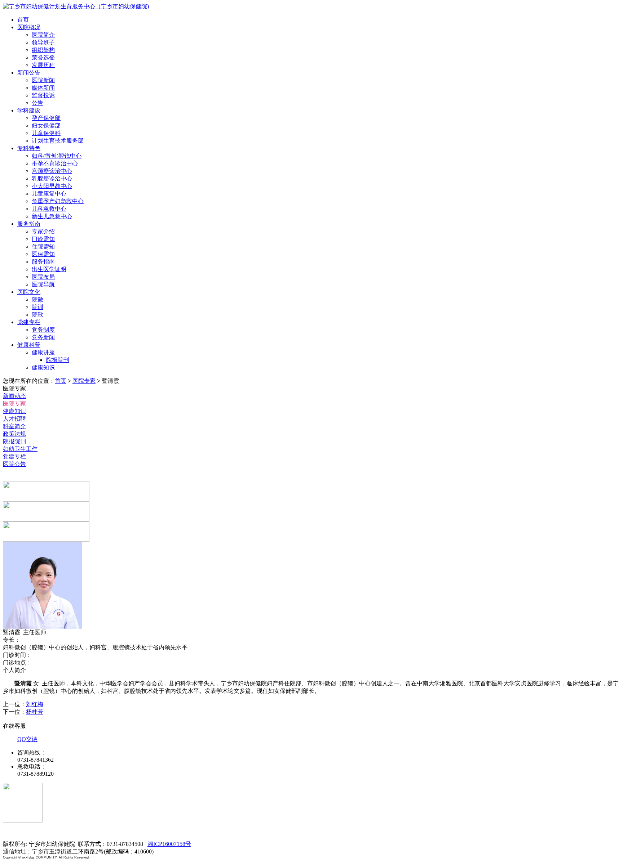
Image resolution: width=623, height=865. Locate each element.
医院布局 (43, 277)
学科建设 (28, 110)
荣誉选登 (43, 57)
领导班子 (43, 42)
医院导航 (43, 284)
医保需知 (43, 254)
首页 (23, 20)
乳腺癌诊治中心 (52, 178)
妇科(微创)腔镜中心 (56, 156)
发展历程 (43, 65)
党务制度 (43, 330)
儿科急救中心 (49, 209)
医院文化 (28, 292)
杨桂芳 (34, 712)
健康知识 (43, 367)
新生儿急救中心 (52, 216)
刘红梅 (34, 704)
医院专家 (84, 381)
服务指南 (28, 224)
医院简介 (43, 35)
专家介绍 (43, 231)
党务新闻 (43, 337)
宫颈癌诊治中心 (52, 171)
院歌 (37, 315)
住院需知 (43, 246)
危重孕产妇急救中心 (58, 201)
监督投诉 (43, 95)
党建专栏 (28, 322)
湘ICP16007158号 (169, 844)
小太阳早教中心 (52, 186)
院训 (37, 307)
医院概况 (28, 27)
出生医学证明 (49, 269)
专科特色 (28, 148)
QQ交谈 (27, 739)
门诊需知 (43, 239)
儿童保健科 (46, 133)
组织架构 (43, 50)
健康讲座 (43, 352)
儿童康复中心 (49, 194)
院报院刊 (57, 360)
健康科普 (28, 345)
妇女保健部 (46, 125)
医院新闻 (43, 80)
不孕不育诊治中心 (55, 163)
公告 (37, 103)
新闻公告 (28, 73)
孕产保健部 (46, 118)
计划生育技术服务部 (58, 141)
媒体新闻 (43, 88)
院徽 (37, 299)
